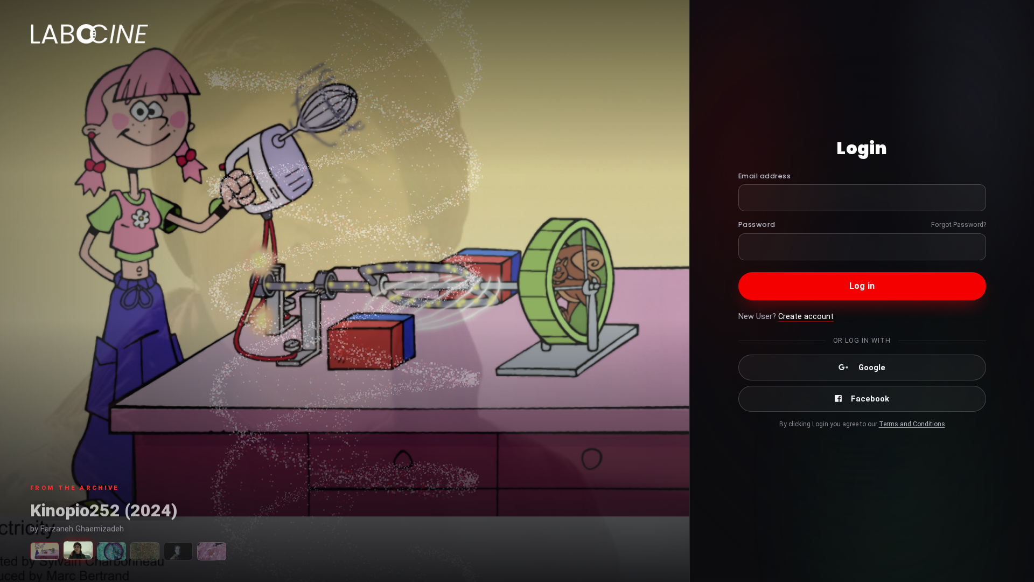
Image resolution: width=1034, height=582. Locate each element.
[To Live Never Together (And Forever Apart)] (211, 551)
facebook (870, 399)
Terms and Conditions (912, 424)
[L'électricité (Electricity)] (44, 551)
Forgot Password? (958, 224)
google (871, 367)
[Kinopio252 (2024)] (78, 550)
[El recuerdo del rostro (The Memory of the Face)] (178, 551)
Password (757, 224)
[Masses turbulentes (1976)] (144, 551)
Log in (862, 286)
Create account (806, 316)
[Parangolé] (111, 551)
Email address (764, 176)
